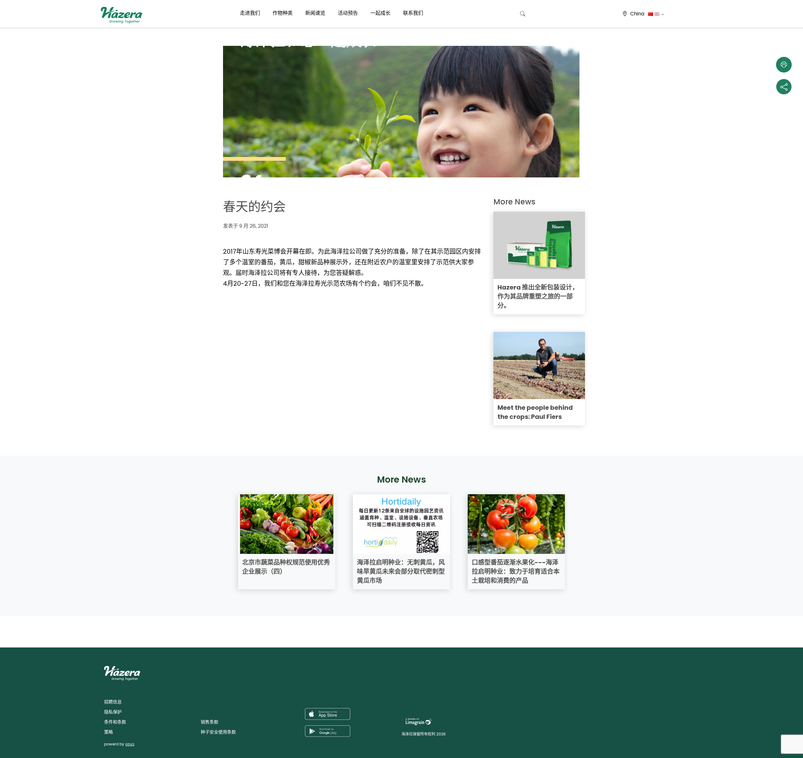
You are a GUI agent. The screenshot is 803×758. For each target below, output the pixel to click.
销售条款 (209, 722)
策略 (108, 732)
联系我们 (413, 13)
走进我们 (250, 13)
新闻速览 (315, 13)
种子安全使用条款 (218, 732)
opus (129, 744)
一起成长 (380, 13)
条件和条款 (115, 722)
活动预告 (348, 13)
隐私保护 (113, 712)
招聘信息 (113, 702)
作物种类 (283, 13)
